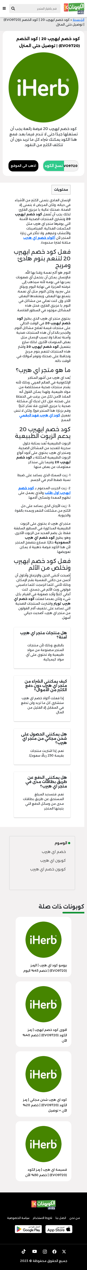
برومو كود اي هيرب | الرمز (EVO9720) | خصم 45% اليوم (45, 968)
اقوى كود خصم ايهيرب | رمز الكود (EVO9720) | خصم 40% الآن (45, 1035)
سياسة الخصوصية (18, 1218)
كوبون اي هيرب (53, 860)
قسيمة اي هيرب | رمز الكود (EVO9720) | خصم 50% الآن (46, 1172)
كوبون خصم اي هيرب (48, 869)
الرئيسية (78, 20)
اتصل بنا (61, 1218)
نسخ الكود (54, 166)
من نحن (74, 1218)
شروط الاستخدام (42, 1218)
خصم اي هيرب (54, 852)
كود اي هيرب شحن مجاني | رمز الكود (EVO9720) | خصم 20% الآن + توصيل (45, 1105)
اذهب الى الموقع (23, 165)
